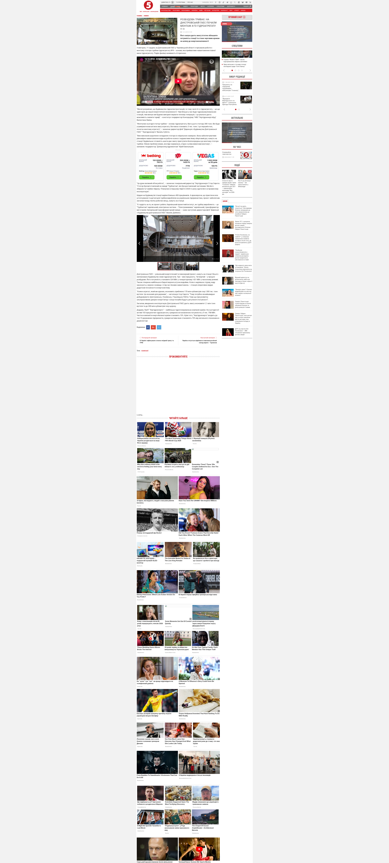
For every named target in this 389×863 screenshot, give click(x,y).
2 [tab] (235, 70)
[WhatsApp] (231, 2)
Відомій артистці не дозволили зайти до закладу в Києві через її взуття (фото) (243, 280)
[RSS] (250, 2)
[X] (235, 2)
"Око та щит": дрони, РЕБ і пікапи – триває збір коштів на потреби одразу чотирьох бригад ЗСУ (230, 102)
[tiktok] (223, 2)
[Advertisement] (178, 165)
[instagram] (219, 2)
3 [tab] (238, 70)
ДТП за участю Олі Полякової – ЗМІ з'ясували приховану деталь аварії (242, 332)
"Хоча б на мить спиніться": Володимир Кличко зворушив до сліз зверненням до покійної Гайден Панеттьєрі (243, 211)
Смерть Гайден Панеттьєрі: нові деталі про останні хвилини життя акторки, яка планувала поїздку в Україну (243, 318)
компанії (144, 351)
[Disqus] (178, 388)
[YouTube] (246, 2)
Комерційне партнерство (226, 153)
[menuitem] (164, 6)
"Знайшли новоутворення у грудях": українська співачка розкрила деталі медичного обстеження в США (242, 255)
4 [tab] (242, 70)
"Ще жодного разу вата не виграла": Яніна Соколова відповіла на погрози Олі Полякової (243, 268)
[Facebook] (216, 2)
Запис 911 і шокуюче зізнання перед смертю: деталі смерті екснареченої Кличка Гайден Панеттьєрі (243, 225)
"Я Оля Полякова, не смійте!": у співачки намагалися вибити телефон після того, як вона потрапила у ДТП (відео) (243, 239)
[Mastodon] (239, 2)
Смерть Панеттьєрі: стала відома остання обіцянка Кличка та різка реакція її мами (243, 304)
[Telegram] (227, 2)
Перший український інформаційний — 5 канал (148, 7)
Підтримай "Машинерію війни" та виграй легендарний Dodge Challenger (230, 87)
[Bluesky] (243, 2)
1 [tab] (232, 70)
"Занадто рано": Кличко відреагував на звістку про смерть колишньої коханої (243, 292)
